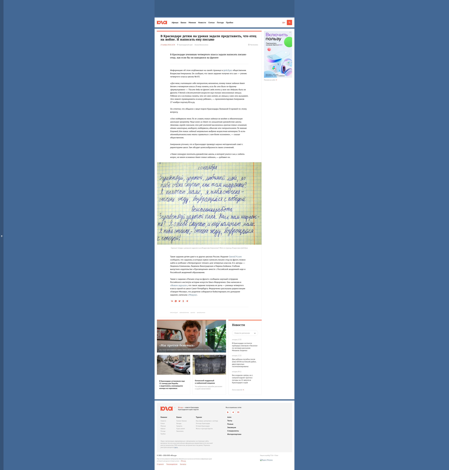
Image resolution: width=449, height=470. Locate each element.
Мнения (192, 22)
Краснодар (174, 312)
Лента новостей (237, 390)
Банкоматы (180, 431)
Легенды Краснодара (203, 423)
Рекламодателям (171, 464)
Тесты (229, 421)
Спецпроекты (233, 431)
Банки (183, 22)
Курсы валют (180, 429)
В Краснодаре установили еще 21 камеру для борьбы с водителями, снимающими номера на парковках (172, 384)
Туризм (199, 417)
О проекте (160, 464)
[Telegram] (233, 412)
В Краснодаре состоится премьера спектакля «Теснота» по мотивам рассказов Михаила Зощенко (244, 347)
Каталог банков (181, 421)
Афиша (175, 22)
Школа (193, 312)
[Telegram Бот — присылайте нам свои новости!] (238, 412)
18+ (283, 22)
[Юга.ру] (162, 22)
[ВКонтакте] (228, 412)
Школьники (201, 312)
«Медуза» (192, 294)
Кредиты (179, 426)
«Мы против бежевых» (177, 345)
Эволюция (231, 427)
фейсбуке (227, 70)
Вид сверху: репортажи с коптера (207, 421)
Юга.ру (180, 407)
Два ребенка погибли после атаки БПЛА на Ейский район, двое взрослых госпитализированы (244, 363)
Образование (184, 312)
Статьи (211, 22)
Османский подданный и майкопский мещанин (205, 381)
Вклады (178, 423)
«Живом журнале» (178, 285)
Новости (202, 22)
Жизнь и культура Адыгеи (204, 429)
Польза (230, 424)
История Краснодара (203, 426)
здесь (176, 447)
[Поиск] (289, 22)
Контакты (183, 464)
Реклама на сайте (269, 80)
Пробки (229, 22)
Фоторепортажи (234, 434)
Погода (220, 22)
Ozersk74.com (235, 256)
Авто (229, 417)
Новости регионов (242, 333)
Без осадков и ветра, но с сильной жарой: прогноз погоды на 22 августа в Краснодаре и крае (242, 379)
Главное (164, 417)
